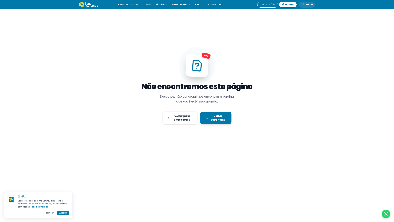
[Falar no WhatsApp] (386, 214)
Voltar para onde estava (182, 117)
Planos (289, 4)
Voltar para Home (218, 117)
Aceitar (63, 213)
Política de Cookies (39, 207)
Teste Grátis (267, 4)
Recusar (50, 213)
